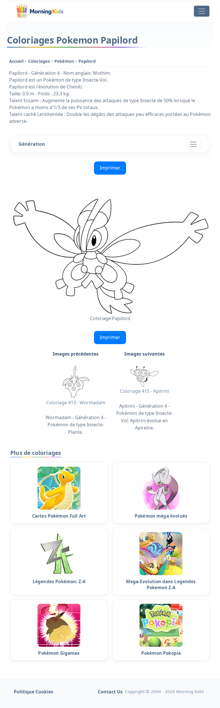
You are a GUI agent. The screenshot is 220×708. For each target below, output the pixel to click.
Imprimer (110, 168)
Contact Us (110, 692)
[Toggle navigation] (202, 11)
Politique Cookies (33, 692)
